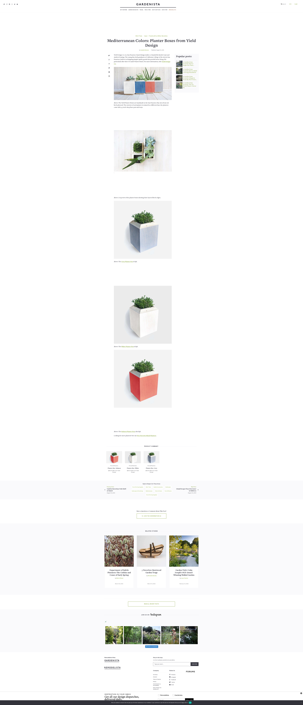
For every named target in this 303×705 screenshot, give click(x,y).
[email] (17, 4)
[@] (109, 623)
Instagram (173, 677)
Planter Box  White (133, 468)
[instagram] (9, 4)
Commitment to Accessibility (157, 684)
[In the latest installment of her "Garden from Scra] (151, 635)
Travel (141, 9)
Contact (155, 676)
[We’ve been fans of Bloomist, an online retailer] (114, 635)
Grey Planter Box (127, 261)
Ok (190, 702)
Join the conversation (152, 516)
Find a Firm (148, 9)
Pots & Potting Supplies (137, 487)
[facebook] (12, 4)
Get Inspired (123, 9)
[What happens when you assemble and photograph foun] (133, 635)
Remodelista (172, 9)
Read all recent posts (151, 603)
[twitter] (15, 4)
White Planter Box (127, 346)
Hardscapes (168, 487)
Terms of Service (157, 679)
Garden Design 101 (133, 9)
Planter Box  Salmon (114, 468)
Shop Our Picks (156, 9)
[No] (301, 702)
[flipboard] (4, 4)
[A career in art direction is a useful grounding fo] (189, 635)
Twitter (173, 682)
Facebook (173, 679)
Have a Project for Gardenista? (157, 688)
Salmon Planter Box (128, 431)
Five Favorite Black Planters (146, 436)
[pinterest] (7, 4)
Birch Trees (139, 36)
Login (295, 4)
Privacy (154, 681)
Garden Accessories (158, 487)
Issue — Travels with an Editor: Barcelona (155, 36)
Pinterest (173, 674)
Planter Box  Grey (151, 468)
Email (172, 684)
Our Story (165, 9)
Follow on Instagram (152, 646)
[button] (283, 4)
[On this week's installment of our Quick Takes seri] (170, 635)
